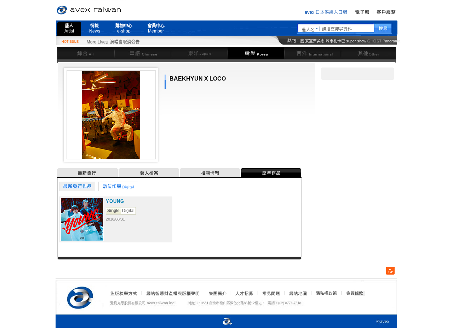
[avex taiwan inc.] (82, 296)
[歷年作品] (271, 172)
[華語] (142, 53)
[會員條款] (355, 293)
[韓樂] (256, 53)
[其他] (368, 53)
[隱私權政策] (324, 293)
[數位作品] (118, 186)
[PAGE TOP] (390, 271)
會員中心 (156, 28)
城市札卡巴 (335, 41)
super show (356, 41)
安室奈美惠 (315, 41)
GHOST (374, 41)
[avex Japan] (220, 322)
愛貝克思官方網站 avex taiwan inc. (108, 10)
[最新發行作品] (77, 186)
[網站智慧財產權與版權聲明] (172, 293)
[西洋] (312, 53)
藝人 (69, 28)
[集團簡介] (216, 293)
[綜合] (85, 53)
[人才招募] (244, 293)
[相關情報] (210, 172)
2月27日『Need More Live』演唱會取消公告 (91, 42)
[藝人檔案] (149, 172)
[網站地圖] (297, 293)
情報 (94, 28)
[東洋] (199, 53)
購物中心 (123, 28)
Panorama (391, 41)
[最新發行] (88, 172)
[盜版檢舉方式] (124, 293)
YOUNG (115, 201)
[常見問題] (271, 293)
